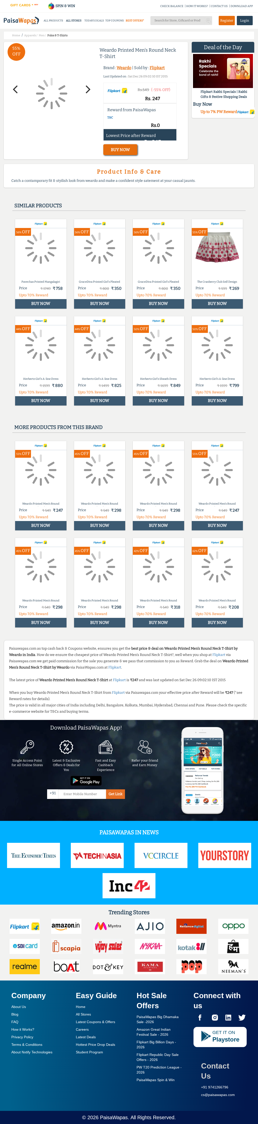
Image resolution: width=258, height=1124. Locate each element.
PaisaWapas (114, 1117)
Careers (82, 1029)
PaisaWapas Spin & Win (156, 1080)
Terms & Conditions (26, 1045)
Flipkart (157, 67)
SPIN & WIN (65, 6)
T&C (110, 117)
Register (226, 20)
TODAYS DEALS (94, 20)
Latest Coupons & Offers (95, 1022)
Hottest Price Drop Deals (95, 1045)
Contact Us (215, 1071)
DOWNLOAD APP (242, 6)
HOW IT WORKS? (197, 6)
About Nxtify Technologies (31, 1052)
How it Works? (22, 1029)
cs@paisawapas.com (218, 1095)
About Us (18, 1007)
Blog (14, 1014)
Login (244, 20)
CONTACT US (219, 6)
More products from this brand (58, 427)
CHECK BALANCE (171, 6)
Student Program (89, 1052)
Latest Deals (86, 1037)
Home (80, 1007)
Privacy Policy (22, 1037)
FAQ (14, 1022)
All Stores (83, 1014)
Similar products (38, 206)
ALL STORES (73, 20)
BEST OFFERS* (135, 20)
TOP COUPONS (114, 20)
